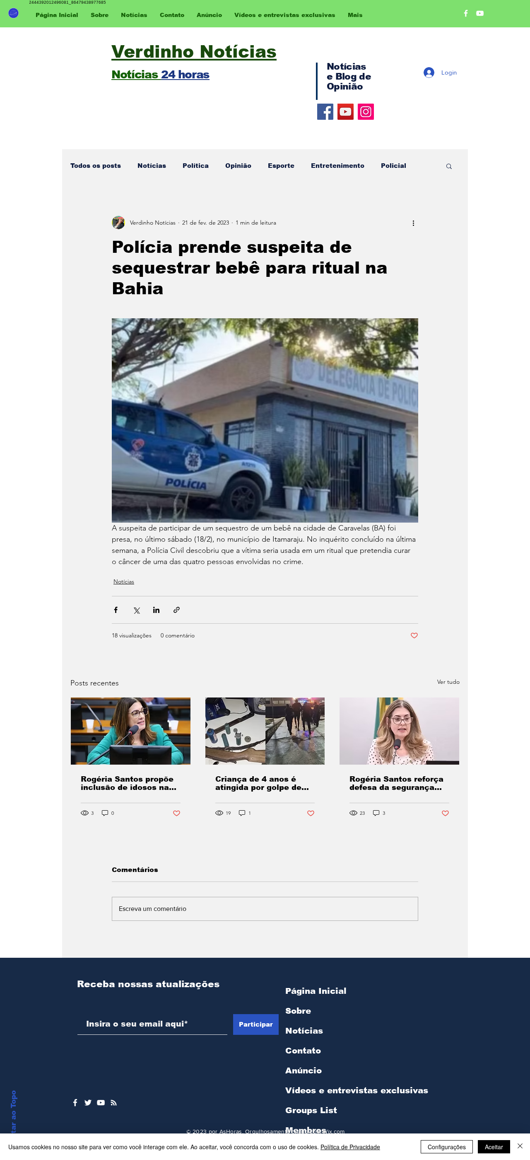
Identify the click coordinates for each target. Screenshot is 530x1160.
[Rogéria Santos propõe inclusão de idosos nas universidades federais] (130, 731)
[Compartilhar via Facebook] (116, 610)
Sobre (298, 1010)
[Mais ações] (413, 223)
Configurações (447, 1147)
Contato (303, 1050)
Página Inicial (316, 990)
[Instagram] (366, 112)
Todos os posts (95, 165)
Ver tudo (448, 681)
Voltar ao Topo (13, 1118)
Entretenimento (337, 165)
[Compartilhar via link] (177, 610)
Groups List (311, 1110)
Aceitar (494, 1147)
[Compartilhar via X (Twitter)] (136, 610)
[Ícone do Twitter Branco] (88, 1102)
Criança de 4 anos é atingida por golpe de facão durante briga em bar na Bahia (262, 783)
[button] (449, 165)
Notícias (151, 165)
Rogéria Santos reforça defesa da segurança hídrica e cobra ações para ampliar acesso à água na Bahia (396, 783)
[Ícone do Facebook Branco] (75, 1102)
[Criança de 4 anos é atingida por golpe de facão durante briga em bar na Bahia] (265, 731)
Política (196, 165)
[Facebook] (325, 112)
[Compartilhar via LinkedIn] (156, 610)
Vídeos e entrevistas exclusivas (356, 1090)
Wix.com (333, 1131)
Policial (393, 165)
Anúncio (303, 1070)
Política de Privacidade (350, 1147)
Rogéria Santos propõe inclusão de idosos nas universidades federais (127, 783)
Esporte (281, 165)
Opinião (238, 165)
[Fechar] (520, 1146)
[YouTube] (345, 112)
